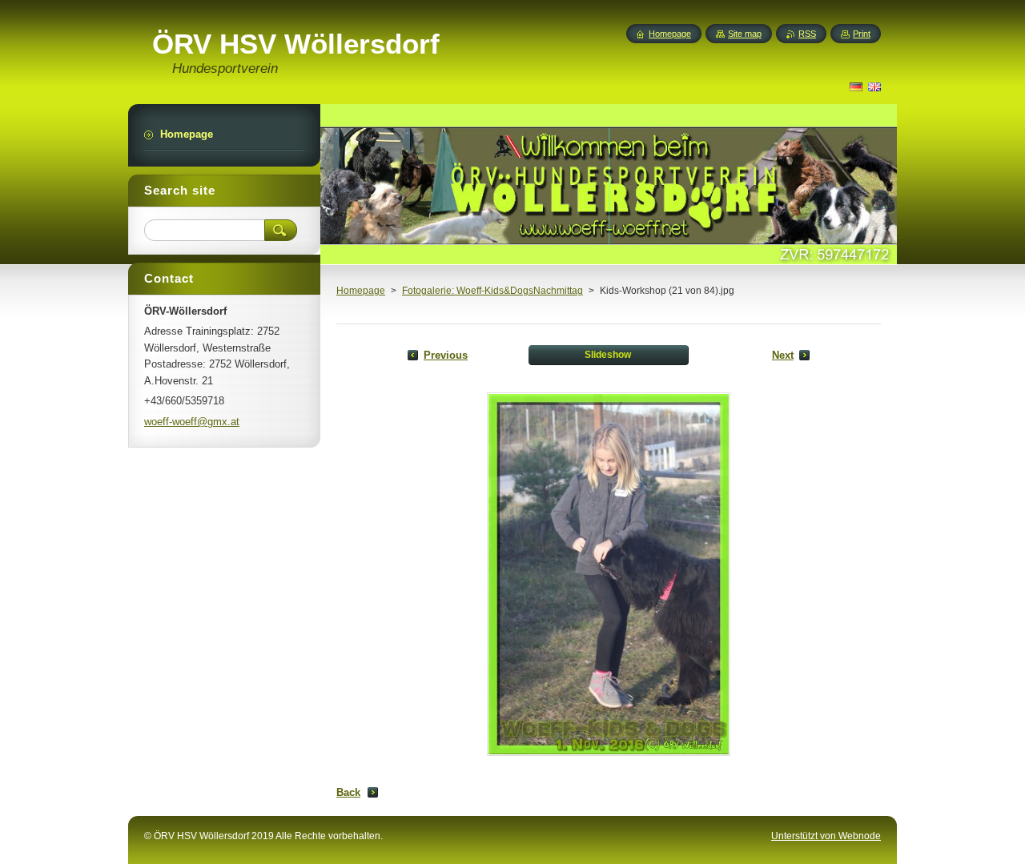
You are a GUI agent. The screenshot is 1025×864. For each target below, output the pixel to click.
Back (348, 792)
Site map (745, 33)
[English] (874, 86)
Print (861, 33)
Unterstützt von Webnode (826, 836)
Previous (446, 355)
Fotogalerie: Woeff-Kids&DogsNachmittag (492, 290)
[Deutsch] (856, 86)
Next (783, 355)
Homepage (360, 290)
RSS (807, 33)
